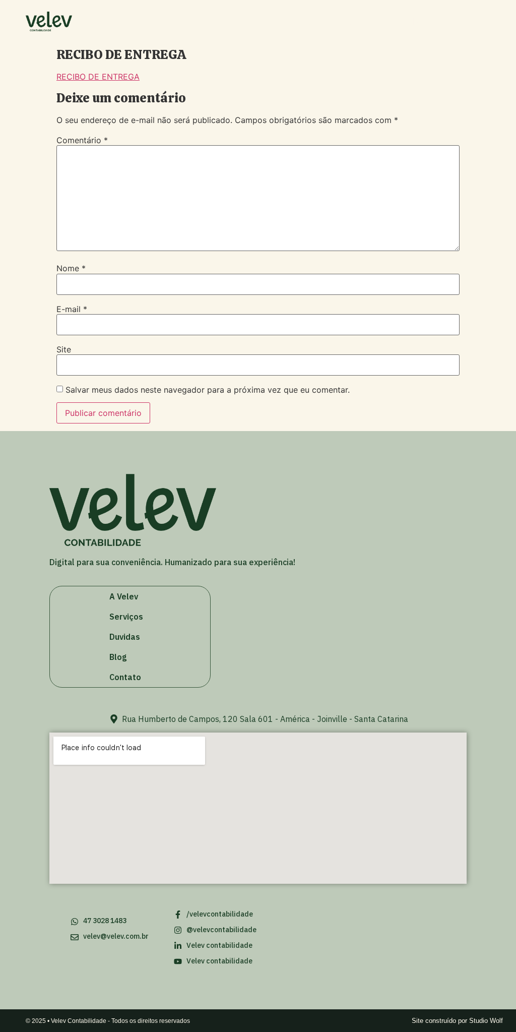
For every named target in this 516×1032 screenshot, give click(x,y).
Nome (71, 268)
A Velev (314, 21)
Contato (485, 21)
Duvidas (407, 21)
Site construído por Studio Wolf (457, 1020)
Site (63, 349)
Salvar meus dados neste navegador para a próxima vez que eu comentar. (208, 390)
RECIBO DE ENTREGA (98, 77)
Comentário (82, 140)
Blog (446, 21)
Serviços (360, 21)
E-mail (71, 309)
